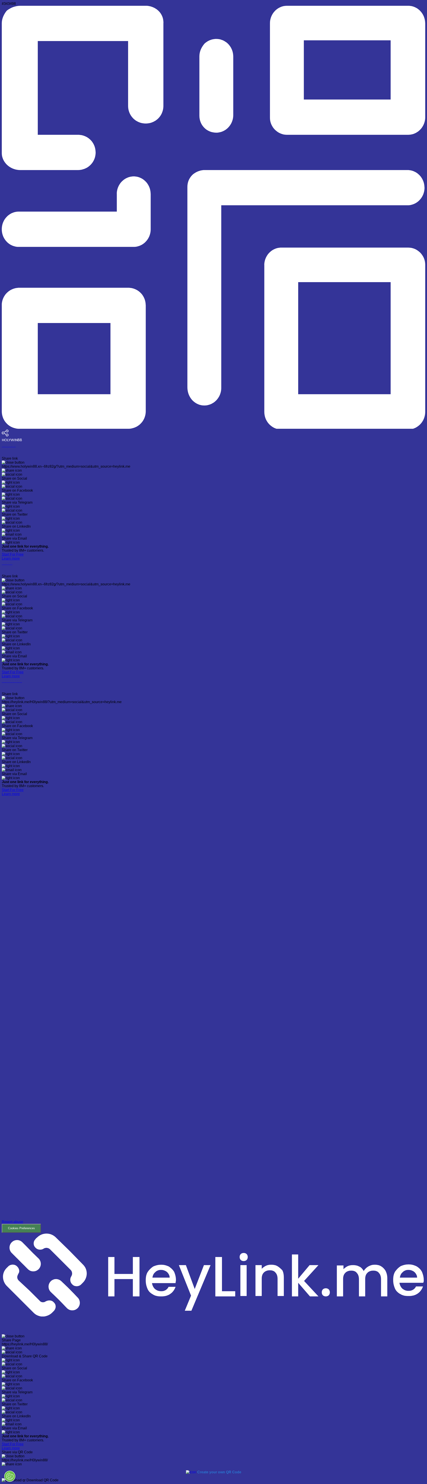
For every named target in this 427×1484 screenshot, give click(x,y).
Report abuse (12, 1222)
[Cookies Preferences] (9, 1476)
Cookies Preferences (21, 1228)
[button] (213, 1014)
